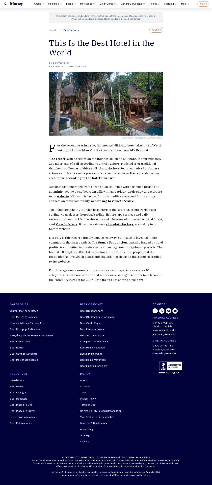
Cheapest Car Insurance (94, 341)
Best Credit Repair (90, 323)
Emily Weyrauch (61, 63)
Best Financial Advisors (93, 366)
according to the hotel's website (90, 178)
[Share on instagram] (168, 311)
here (140, 280)
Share (158, 30)
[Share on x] (161, 311)
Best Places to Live (21, 405)
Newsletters (17, 380)
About (83, 380)
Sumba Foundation (112, 242)
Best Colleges (18, 392)
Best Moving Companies (24, 360)
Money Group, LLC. (90, 457)
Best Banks (16, 347)
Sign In (203, 4)
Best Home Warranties (93, 360)
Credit (37, 4)
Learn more (135, 19)
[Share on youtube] (175, 311)
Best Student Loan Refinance (97, 317)
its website (61, 261)
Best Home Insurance (92, 347)
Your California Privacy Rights (97, 417)
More (183, 4)
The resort (57, 159)
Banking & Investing (131, 4)
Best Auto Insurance (92, 335)
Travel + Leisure (67, 224)
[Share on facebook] (155, 311)
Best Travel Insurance (22, 417)
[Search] (6, 4)
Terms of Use (88, 405)
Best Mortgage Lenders (23, 317)
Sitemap (85, 435)
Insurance (53, 4)
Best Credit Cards (20, 341)
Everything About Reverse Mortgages (31, 335)
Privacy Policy (88, 399)
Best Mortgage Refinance (25, 329)
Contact (85, 386)
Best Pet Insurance (21, 423)
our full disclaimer (146, 466)
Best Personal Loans (92, 329)
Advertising (86, 429)
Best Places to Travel (22, 411)
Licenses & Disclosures (93, 423)
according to (112, 201)
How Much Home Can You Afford (28, 323)
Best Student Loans (92, 311)
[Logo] (17, 4)
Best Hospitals (18, 399)
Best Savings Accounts (24, 354)
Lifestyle (53, 30)
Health (153, 4)
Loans (69, 4)
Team (83, 392)
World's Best (133, 150)
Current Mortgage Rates (24, 311)
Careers (84, 441)
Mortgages (86, 4)
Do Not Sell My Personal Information (101, 411)
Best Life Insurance (91, 354)
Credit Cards (106, 4)
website (63, 196)
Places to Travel (71, 30)
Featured (169, 4)
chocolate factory (120, 224)
